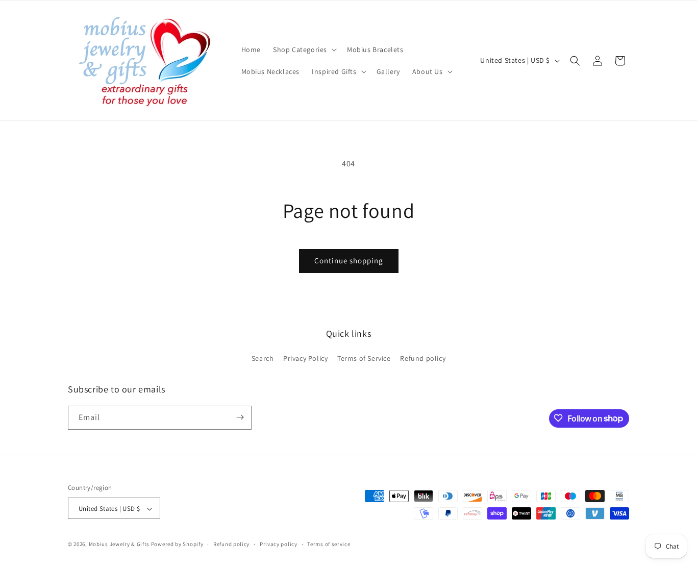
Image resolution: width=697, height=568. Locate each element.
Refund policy (422, 358)
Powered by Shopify (177, 544)
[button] (304, 49)
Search (263, 358)
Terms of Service (364, 358)
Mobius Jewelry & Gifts (119, 544)
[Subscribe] (240, 417)
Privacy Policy (305, 358)
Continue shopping (348, 260)
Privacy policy (278, 544)
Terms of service (328, 544)
